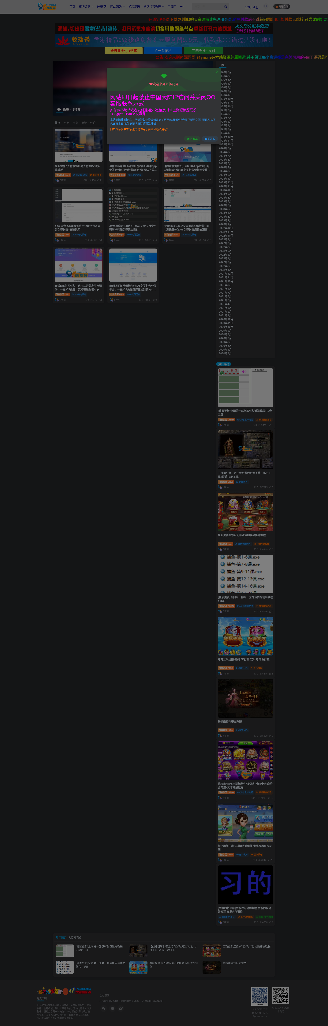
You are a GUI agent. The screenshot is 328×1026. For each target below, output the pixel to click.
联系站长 (210, 139)
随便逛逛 (192, 139)
